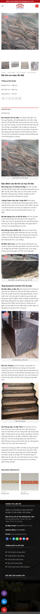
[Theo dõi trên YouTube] (27, 538)
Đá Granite (32, 72)
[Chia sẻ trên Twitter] (9, 98)
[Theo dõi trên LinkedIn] (23, 538)
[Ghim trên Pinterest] (16, 98)
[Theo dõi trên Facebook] (7, 538)
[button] (2, 6)
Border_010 (24, 493)
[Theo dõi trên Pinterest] (20, 538)
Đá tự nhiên (21, 72)
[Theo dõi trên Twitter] (13, 538)
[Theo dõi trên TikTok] (10, 538)
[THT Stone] (20, 6)
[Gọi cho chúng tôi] (17, 538)
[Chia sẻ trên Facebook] (6, 98)
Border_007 (5, 493)
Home (3, 72)
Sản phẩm (11, 72)
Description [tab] (6, 109)
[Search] (36, 6)
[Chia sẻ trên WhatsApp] (3, 98)
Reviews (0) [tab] (5, 113)
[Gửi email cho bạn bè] (13, 98)
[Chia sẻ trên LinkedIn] (19, 98)
